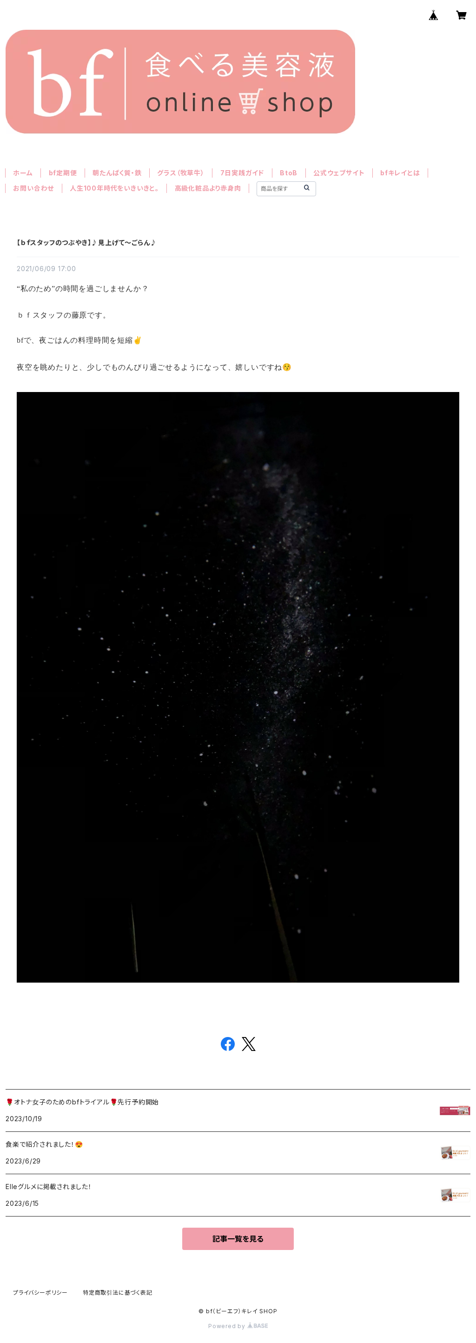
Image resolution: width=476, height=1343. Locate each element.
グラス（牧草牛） (180, 173)
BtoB (289, 173)
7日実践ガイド (242, 173)
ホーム (23, 173)
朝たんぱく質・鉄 (117, 173)
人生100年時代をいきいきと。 (114, 188)
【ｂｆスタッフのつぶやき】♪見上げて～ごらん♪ (87, 242)
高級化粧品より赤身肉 (208, 188)
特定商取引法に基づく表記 (117, 1292)
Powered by (227, 1326)
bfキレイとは (400, 173)
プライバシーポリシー (40, 1292)
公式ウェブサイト (338, 173)
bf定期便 (63, 173)
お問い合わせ (33, 188)
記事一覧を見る (238, 1238)
